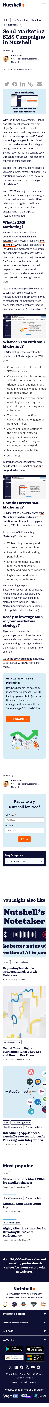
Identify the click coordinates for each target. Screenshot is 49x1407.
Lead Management (13, 1127)
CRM (6, 20)
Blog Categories (14, 855)
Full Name (9, 815)
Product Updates (12, 24)
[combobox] (24, 861)
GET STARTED (18, 719)
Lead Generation (20, 20)
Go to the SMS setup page (17, 658)
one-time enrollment (15, 521)
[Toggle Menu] (43, 5)
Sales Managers (12, 1222)
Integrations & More (15, 1322)
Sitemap (34, 1382)
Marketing (36, 20)
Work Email (10, 825)
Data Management (21, 1122)
